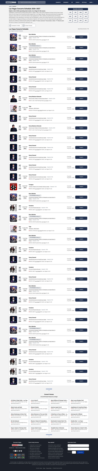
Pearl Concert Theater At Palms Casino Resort (38, 98)
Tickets (81, 37)
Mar (81, 12)
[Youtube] (15, 451)
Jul (80, 16)
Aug (86, 16)
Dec (86, 20)
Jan (70, 12)
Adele (34, 20)
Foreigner (31, 184)
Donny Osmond (41, 20)
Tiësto (53, 20)
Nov (81, 20)
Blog (44, 468)
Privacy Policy (48, 468)
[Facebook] (13, 451)
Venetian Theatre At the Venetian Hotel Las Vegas (39, 186)
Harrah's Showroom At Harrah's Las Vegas (37, 69)
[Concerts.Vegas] (17, 445)
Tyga (30, 106)
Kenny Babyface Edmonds (35, 96)
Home (10, 6)
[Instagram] (17, 451)
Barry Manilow (32, 34)
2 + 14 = (69, 452)
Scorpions (31, 205)
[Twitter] (19, 451)
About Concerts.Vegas (20, 447)
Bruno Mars (49, 20)
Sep (70, 20)
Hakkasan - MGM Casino (34, 108)
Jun (75, 16)
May (70, 16)
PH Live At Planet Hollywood (34, 207)
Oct (75, 20)
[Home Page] (11, 2)
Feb (75, 12)
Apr (86, 12)
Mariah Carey (61, 20)
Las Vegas (44, 39)
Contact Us (11, 447)
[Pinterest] (21, 451)
